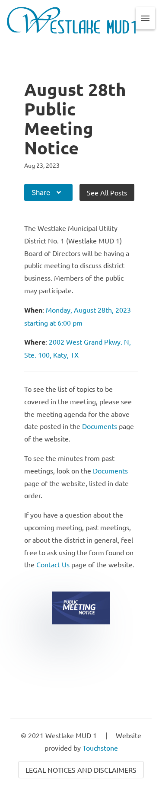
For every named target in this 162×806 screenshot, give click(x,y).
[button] (146, 18)
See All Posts (107, 192)
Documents (99, 426)
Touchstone (100, 747)
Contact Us (53, 564)
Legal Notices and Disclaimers (81, 769)
